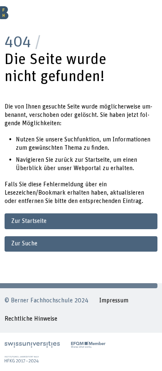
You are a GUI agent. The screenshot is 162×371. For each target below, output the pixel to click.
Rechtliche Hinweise (31, 319)
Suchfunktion (81, 139)
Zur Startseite (29, 221)
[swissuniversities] (32, 344)
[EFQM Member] (88, 344)
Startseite (97, 160)
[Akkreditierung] (22, 359)
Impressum (113, 300)
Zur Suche (24, 243)
